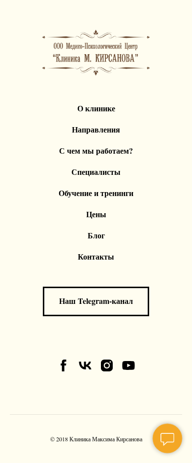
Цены (96, 214)
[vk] (85, 365)
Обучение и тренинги (96, 192)
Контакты (96, 256)
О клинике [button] (96, 108)
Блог (96, 235)
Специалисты (96, 171)
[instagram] (106, 365)
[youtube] (128, 365)
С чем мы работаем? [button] (96, 150)
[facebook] (63, 365)
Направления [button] (96, 129)
